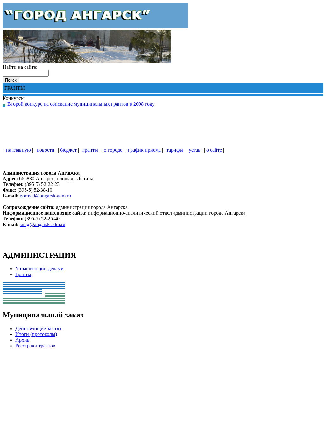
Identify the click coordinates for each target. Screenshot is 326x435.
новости (45, 150)
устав (195, 150)
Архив (22, 340)
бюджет (68, 150)
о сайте (214, 150)
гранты (90, 150)
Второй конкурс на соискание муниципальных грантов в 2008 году (81, 104)
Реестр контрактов (35, 345)
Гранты (23, 274)
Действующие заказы (38, 328)
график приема (144, 150)
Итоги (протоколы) (36, 334)
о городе (113, 150)
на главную (18, 150)
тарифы (175, 150)
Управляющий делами (39, 268)
